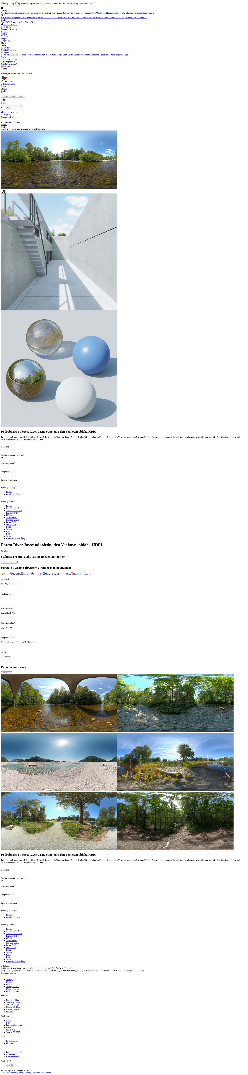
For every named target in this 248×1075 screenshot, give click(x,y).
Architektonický (18, 13)
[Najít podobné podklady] (3, 191)
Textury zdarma (12, 987)
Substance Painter (114, 55)
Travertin (137, 13)
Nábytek (92, 17)
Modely (4, 88)
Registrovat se (12, 1041)
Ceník (3, 57)
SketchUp (8, 51)
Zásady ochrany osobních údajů (31, 1073)
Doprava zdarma (10, 24)
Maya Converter (13, 1009)
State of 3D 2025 (13, 1032)
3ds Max (4, 37)
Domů (4, 125)
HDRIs (9, 492)
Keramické (40, 13)
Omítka (99, 13)
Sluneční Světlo (12, 520)
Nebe (33, 22)
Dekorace (36, 17)
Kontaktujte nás (12, 1057)
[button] (124, 8)
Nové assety (6, 27)
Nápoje (53, 17)
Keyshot (51, 55)
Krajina (9, 506)
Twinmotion (85, 55)
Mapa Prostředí (12, 508)
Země (52, 13)
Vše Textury (6, 13)
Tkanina (59, 13)
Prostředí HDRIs (13, 494)
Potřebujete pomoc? (9, 64)
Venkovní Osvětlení (14, 510)
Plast (105, 13)
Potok (8, 534)
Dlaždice (129, 13)
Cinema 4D (5, 42)
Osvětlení (108, 17)
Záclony (28, 17)
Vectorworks (26, 55)
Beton (47, 13)
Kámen (110, 13)
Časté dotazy (11, 1054)
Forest (8, 527)
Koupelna (16, 17)
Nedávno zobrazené (9, 59)
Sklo (71, 13)
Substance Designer (99, 55)
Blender (4, 32)
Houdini (4, 50)
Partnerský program (14, 1025)
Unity (65, 55)
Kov (83, 13)
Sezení (137, 17)
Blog (8, 1023)
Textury (4, 86)
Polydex (125, 55)
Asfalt (27, 13)
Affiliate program (8, 62)
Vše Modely (6, 17)
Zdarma (66, 13)
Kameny (122, 17)
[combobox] (124, 97)
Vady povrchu (120, 13)
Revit (9, 55)
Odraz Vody (11, 524)
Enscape (59, 55)
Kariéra (9, 1027)
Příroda (88, 13)
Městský (145, 13)
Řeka (8, 531)
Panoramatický (12, 513)
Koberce (130, 17)
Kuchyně (100, 17)
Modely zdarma (12, 989)
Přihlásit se (5, 66)
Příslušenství (71, 17)
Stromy (9, 529)
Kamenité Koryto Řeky (15, 538)
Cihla (32, 13)
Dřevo (151, 13)
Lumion (44, 55)
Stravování (45, 17)
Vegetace (143, 17)
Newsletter (10, 1030)
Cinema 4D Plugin (13, 1007)
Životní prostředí (17, 22)
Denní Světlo (11, 522)
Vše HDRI (5, 22)
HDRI (3, 91)
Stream (9, 536)
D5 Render (36, 55)
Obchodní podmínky (9, 1073)
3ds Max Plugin (12, 1005)
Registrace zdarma (8, 973)
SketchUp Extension (14, 1002)
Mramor (77, 13)
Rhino (4, 55)
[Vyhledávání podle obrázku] (3, 100)
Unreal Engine (74, 55)
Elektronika (61, 17)
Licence (47, 1073)
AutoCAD (16, 55)
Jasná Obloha (11, 517)
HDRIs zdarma (12, 991)
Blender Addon (12, 1000)
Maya (5, 46)
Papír (93, 13)
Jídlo (79, 17)
